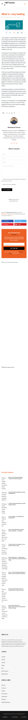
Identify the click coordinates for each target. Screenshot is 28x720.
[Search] (24, 3)
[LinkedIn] (17, 32)
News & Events (4, 674)
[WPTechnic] (9, 4)
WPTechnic (21, 130)
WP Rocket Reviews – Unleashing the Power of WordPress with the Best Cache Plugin (17, 559)
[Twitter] (10, 32)
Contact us (3, 688)
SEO (2, 668)
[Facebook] (6, 32)
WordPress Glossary (5, 702)
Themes (3, 662)
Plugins (3, 665)
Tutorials (3, 656)
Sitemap (3, 690)
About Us (3, 685)
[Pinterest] (14, 32)
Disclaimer (3, 699)
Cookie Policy (4, 696)
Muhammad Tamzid (8, 17)
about (11, 215)
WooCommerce (4, 671)
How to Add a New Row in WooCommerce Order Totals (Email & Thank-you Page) (16, 607)
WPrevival (7, 136)
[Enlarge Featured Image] (14, 24)
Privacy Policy (4, 693)
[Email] (21, 32)
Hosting (3, 659)
